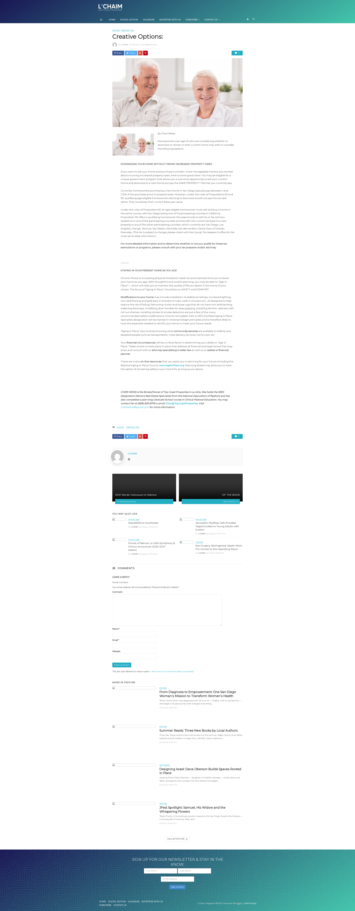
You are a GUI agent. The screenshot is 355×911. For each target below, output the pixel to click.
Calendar (148, 19)
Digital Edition (129, 19)
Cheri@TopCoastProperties (182, 403)
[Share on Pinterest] (145, 53)
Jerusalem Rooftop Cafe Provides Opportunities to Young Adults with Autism (217, 526)
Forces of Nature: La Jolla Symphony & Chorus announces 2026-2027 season (151, 546)
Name (116, 629)
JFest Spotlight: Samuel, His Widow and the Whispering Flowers (192, 809)
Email (115, 640)
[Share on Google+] (140, 53)
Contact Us (210, 19)
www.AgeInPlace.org (171, 365)
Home (112, 19)
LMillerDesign (250, 903)
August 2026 (133, 519)
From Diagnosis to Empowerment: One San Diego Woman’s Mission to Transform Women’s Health (197, 694)
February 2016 (127, 30)
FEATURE (116, 30)
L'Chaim (124, 45)
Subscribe (192, 19)
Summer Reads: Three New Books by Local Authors (198, 730)
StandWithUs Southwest (143, 522)
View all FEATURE (176, 839)
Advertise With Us (170, 19)
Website (116, 651)
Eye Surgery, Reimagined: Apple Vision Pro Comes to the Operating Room (219, 547)
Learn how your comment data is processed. (172, 671)
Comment (117, 592)
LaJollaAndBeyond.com (135, 407)
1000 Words (164, 765)
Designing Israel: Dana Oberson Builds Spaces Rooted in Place (200, 771)
